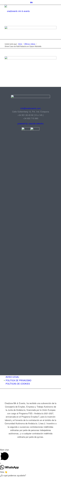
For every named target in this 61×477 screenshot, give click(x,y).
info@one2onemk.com (30, 108)
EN (31, 2)
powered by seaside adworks (31, 123)
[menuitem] (31, 2)
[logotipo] (25, 11)
